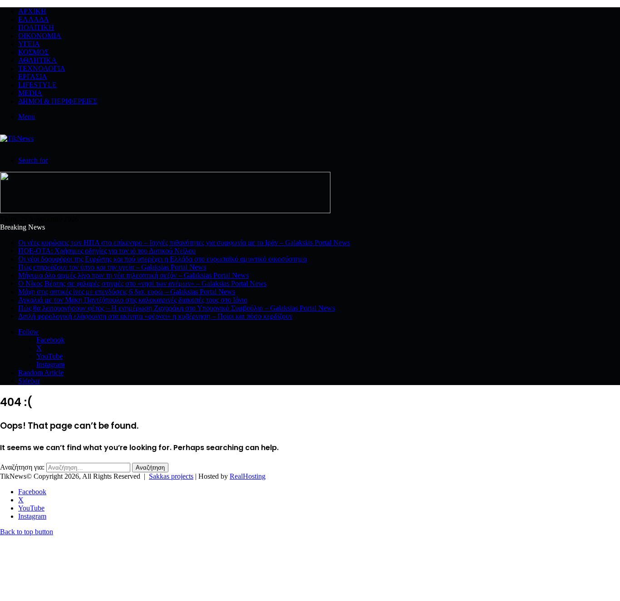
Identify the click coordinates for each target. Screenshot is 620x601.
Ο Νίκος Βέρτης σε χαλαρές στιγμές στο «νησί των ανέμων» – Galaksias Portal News (142, 283)
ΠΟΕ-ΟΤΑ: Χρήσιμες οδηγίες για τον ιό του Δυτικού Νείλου (107, 251)
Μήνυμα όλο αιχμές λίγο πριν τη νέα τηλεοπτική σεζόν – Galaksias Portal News (133, 275)
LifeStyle (37, 85)
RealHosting (248, 476)
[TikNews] (17, 138)
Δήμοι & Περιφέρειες (57, 101)
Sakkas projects (171, 476)
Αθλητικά (37, 60)
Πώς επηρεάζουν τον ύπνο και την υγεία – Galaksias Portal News (112, 267)
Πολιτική (36, 27)
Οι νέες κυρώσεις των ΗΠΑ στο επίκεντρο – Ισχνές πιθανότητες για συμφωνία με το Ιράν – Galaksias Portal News (184, 242)
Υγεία (29, 44)
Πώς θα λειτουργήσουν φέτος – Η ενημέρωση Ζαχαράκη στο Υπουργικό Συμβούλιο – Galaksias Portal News (176, 308)
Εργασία (32, 76)
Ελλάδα (33, 19)
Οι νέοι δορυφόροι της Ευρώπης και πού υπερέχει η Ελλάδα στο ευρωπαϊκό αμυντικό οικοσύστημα (162, 259)
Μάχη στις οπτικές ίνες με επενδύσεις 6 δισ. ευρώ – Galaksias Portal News (126, 291)
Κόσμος (33, 52)
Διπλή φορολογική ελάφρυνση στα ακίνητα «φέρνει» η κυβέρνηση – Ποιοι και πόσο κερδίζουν (155, 316)
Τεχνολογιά (41, 68)
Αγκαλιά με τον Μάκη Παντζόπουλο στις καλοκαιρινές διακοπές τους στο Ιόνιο (132, 300)
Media (30, 93)
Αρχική (32, 11)
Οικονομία (39, 36)
